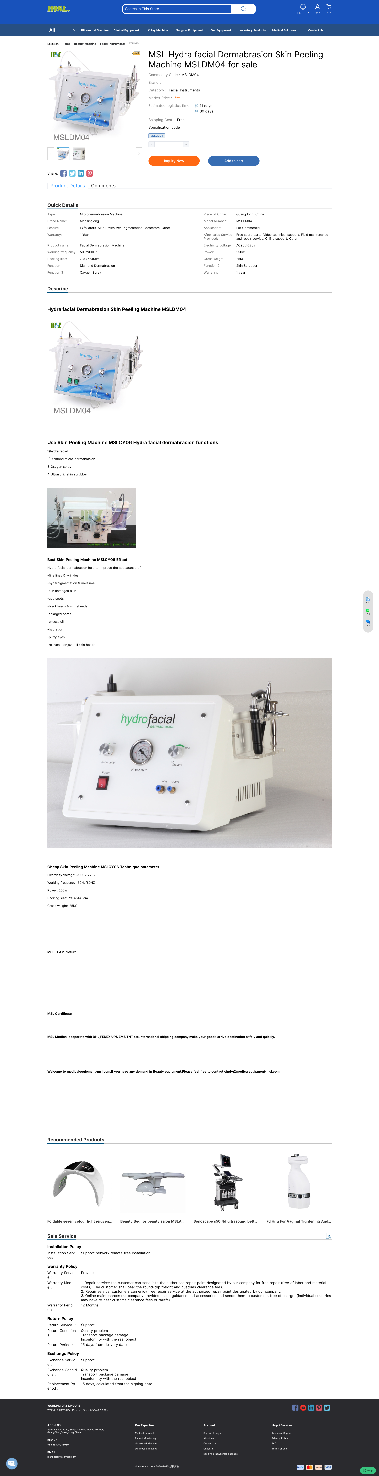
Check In (208, 1448)
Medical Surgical (144, 1433)
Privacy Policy (280, 1438)
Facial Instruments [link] (112, 43)
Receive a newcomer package (220, 1453)
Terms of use (279, 1448)
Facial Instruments (184, 90)
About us (208, 1438)
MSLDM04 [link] (134, 43)
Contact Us (209, 1443)
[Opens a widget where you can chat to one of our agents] (368, 1471)
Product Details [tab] (67, 186)
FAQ (274, 1443)
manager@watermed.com (61, 1456)
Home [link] (66, 43)
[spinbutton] (168, 144)
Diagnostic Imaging (146, 1448)
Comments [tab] (103, 186)
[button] (152, 144)
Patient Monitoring (145, 1438)
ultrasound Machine (146, 1443)
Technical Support (282, 1433)
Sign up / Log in (212, 1433)
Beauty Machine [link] (85, 43)
